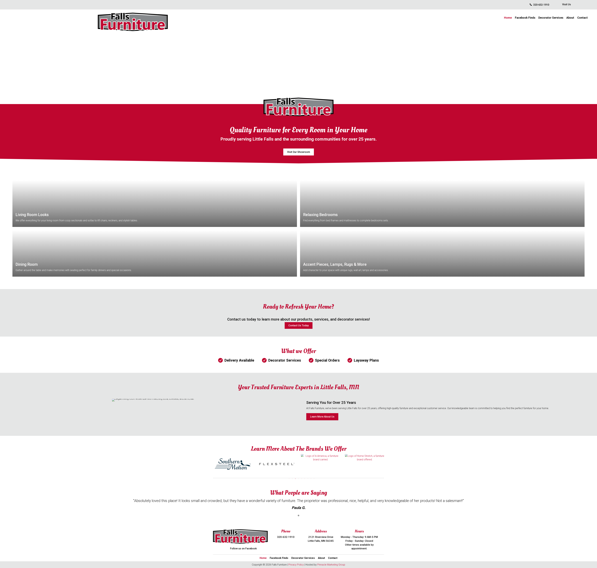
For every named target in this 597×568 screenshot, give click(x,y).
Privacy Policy (296, 564)
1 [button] (298, 515)
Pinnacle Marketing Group (331, 564)
